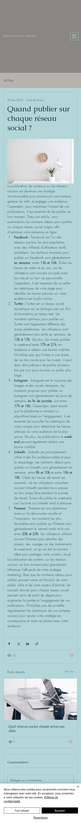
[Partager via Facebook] (9, 643)
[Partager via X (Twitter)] (18, 643)
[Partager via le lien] (37, 643)
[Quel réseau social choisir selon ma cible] (40, 699)
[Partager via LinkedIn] (27, 643)
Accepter (60, 810)
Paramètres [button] (40, 817)
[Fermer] (75, 788)
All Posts (9, 80)
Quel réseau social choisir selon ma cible (36, 728)
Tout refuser (22, 810)
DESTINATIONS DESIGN (19, 35)
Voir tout (69, 671)
